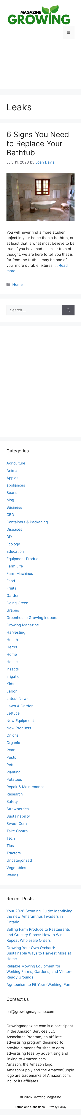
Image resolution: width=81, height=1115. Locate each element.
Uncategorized (19, 860)
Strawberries (17, 809)
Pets (10, 765)
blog (10, 500)
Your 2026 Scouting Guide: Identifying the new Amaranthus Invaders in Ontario (39, 916)
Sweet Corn (16, 823)
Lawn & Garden (19, 706)
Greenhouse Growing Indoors (31, 617)
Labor (11, 691)
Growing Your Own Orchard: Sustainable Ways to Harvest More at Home (38, 953)
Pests (11, 757)
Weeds (12, 875)
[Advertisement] (40, 67)
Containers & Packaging (27, 522)
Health (12, 640)
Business (14, 507)
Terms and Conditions (30, 1107)
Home (17, 284)
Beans (11, 492)
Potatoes (14, 779)
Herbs (11, 647)
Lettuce (13, 713)
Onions (12, 735)
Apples (12, 478)
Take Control (17, 831)
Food (10, 581)
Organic (13, 743)
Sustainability (18, 816)
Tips (10, 845)
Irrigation (14, 676)
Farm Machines (19, 573)
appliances (15, 485)
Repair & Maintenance (25, 787)
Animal (12, 470)
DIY (9, 537)
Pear (10, 750)
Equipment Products (23, 559)
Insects (12, 669)
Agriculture (15, 463)
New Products (18, 728)
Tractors (13, 853)
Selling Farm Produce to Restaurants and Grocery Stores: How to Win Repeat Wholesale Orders (38, 935)
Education (15, 551)
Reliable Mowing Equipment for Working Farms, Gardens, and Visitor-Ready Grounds (39, 971)
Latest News (17, 698)
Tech (10, 838)
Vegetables (16, 868)
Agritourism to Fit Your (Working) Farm (39, 984)
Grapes (12, 610)
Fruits (11, 588)
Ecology (13, 544)
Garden (12, 595)
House (12, 662)
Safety (12, 801)
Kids (10, 684)
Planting (13, 772)
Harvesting (15, 632)
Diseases (14, 529)
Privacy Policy (57, 1107)
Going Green (17, 603)
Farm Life (14, 566)
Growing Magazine (22, 625)
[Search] (68, 310)
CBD (10, 515)
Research (14, 794)
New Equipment (20, 720)
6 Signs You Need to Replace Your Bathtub (37, 143)
